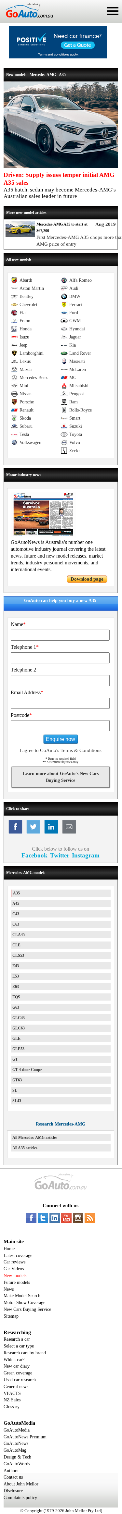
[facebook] (31, 1218)
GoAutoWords (17, 1463)
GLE (16, 1038)
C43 (15, 914)
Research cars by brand (25, 1352)
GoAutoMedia (17, 1430)
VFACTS (12, 1393)
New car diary (17, 1366)
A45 (15, 903)
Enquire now (60, 739)
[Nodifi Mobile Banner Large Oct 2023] (58, 56)
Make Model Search (22, 1295)
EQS (16, 997)
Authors (11, 1470)
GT (15, 1059)
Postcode (21, 715)
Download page (87, 579)
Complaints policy (20, 1497)
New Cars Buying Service (27, 1309)
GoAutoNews (16, 1443)
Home (9, 1248)
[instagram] (78, 1218)
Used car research (20, 1379)
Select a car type (19, 1346)
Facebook (34, 855)
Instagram (86, 855)
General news (16, 1386)
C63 (15, 924)
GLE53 (18, 1049)
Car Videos (14, 1268)
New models (15, 1275)
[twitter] (43, 1218)
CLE (16, 945)
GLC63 (18, 1028)
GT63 (17, 1080)
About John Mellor (21, 1484)
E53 (15, 976)
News (9, 1289)
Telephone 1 (25, 647)
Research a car (17, 1339)
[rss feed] (90, 1218)
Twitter (59, 855)
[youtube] (66, 1218)
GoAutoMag (15, 1450)
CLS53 (18, 955)
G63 (15, 1007)
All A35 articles (24, 1148)
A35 (16, 893)
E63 (15, 986)
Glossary (12, 1406)
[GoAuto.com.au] (26, 20)
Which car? (14, 1359)
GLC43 (18, 1017)
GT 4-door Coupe (27, 1069)
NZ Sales (12, 1399)
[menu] (112, 11)
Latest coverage (18, 1255)
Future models (17, 1282)
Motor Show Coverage (24, 1302)
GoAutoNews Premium (25, 1436)
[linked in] (55, 1218)
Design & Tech (17, 1457)
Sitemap (11, 1316)
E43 (15, 966)
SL (14, 1090)
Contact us (13, 1477)
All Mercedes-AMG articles (34, 1137)
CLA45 (18, 934)
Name (18, 624)
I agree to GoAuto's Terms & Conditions (61, 750)
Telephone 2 (23, 669)
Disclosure (13, 1490)
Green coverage (18, 1373)
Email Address (27, 692)
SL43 (16, 1101)
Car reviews (14, 1262)
